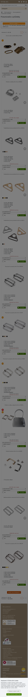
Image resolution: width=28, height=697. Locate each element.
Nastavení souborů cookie (14, 691)
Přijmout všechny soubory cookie (14, 694)
